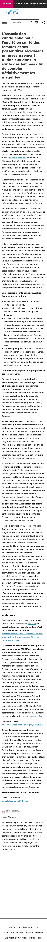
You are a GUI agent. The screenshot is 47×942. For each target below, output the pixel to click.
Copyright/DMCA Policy (16, 938)
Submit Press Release (14, 932)
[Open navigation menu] (4, 22)
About (12, 927)
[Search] (31, 22)
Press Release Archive (27, 927)
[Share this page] (43, 22)
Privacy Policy (35, 938)
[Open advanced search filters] (37, 22)
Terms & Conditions (35, 932)
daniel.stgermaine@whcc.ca (15, 801)
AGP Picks (6, 4)
